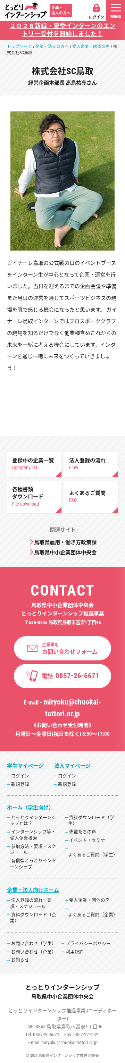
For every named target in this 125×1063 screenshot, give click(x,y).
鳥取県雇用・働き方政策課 (65, 542)
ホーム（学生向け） (30, 807)
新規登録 (20, 784)
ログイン (96, 17)
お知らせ (20, 959)
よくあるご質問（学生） (93, 854)
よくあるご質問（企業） (93, 914)
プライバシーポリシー (88, 943)
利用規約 (75, 951)
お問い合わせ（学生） (33, 943)
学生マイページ (25, 766)
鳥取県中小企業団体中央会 (65, 552)
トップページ (19, 46)
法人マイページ (72, 766)
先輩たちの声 (82, 831)
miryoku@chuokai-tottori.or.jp (69, 1042)
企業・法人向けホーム (33, 890)
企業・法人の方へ (52, 46)
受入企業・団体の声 (91, 46)
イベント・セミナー (89, 840)
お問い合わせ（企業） (33, 951)
